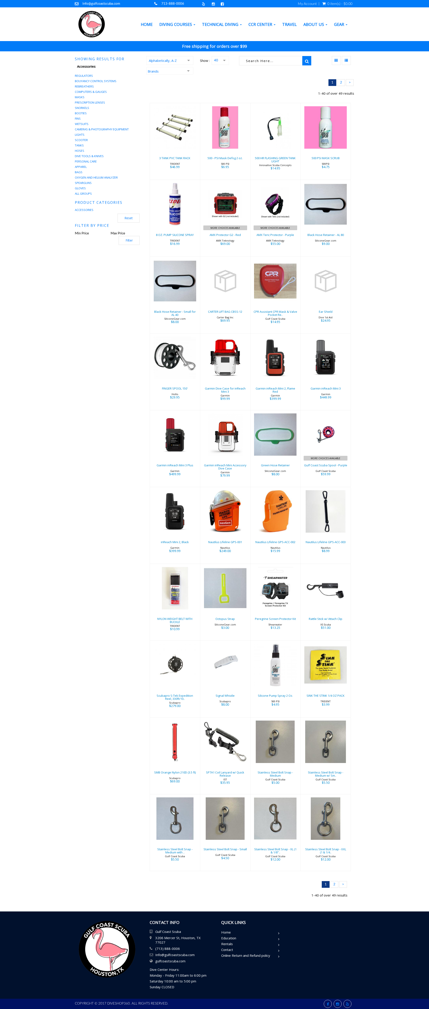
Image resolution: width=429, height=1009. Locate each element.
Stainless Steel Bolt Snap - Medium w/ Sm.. (325, 774)
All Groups (83, 194)
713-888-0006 (172, 3)
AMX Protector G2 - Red (225, 235)
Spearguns (83, 183)
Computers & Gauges (91, 92)
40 (216, 60)
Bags (78, 172)
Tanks (79, 145)
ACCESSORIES (84, 210)
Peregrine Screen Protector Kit (275, 619)
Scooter (81, 140)
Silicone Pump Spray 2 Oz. (275, 696)
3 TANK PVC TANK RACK (174, 158)
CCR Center (260, 24)
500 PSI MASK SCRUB (326, 158)
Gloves (80, 188)
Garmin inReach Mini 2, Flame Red (275, 390)
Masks (79, 97)
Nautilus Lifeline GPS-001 (225, 542)
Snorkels (82, 108)
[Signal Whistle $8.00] (225, 678)
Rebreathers (84, 86)
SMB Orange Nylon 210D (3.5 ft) (175, 772)
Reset (128, 218)
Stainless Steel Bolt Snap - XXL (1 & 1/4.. (325, 850)
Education (228, 938)
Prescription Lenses (90, 102)
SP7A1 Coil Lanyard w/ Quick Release (225, 774)
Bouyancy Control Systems (95, 81)
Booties (81, 113)
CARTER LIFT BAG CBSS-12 (225, 312)
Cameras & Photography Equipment (102, 129)
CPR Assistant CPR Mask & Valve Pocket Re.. (275, 313)
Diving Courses (176, 24)
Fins (78, 119)
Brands (153, 71)
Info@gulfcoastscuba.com (175, 955)
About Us (314, 24)
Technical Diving (221, 24)
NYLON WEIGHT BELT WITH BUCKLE (174, 620)
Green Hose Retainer (275, 465)
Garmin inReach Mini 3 (326, 388)
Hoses (79, 151)
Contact (227, 949)
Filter (129, 240)
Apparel (81, 167)
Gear (339, 24)
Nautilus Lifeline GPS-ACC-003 (326, 542)
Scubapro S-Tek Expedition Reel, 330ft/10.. (175, 697)
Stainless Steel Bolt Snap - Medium (275, 774)
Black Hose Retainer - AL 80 (325, 235)
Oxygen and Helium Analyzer (96, 177)
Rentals (227, 944)
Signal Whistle (225, 696)
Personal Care (86, 161)
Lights (79, 135)
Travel (289, 24)
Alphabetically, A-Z (163, 60)
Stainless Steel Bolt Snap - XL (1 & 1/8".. (275, 850)
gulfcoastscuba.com (170, 961)
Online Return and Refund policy (245, 955)
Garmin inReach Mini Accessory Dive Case (225, 466)
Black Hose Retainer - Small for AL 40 (175, 313)
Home (147, 24)
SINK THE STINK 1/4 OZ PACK (326, 696)
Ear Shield (325, 312)
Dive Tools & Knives (89, 156)
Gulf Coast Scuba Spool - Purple (325, 465)
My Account (307, 3)
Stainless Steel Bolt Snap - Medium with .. (175, 850)
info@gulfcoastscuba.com (101, 3)
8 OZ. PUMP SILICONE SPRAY (175, 235)
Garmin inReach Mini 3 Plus (175, 465)
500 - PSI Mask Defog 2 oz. (225, 158)
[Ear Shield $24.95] (326, 294)
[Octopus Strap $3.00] (225, 601)
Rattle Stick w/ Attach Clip (325, 619)
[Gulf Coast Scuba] (91, 24)
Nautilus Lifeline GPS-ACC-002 (275, 542)
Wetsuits (81, 124)
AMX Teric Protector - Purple (275, 235)
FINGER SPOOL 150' (175, 388)
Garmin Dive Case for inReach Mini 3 (225, 390)
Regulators (84, 76)
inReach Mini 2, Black (175, 542)
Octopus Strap (225, 619)
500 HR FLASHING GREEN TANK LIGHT (275, 159)
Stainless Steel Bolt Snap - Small (225, 849)
